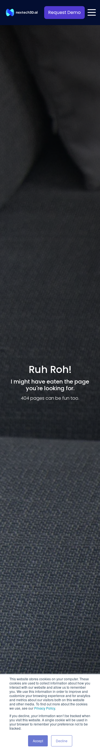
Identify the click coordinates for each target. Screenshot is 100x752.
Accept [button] (38, 740)
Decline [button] (62, 740)
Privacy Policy (44, 708)
